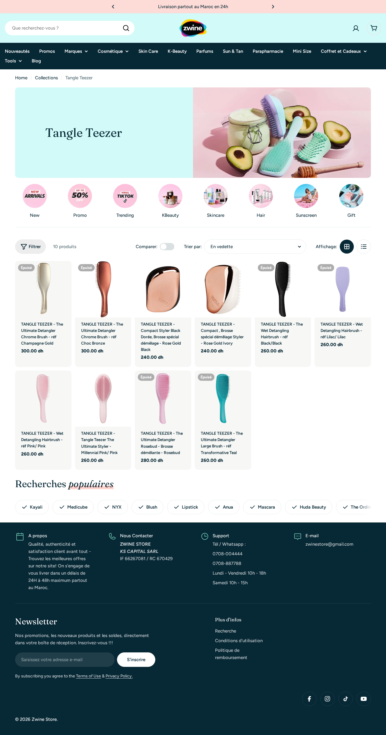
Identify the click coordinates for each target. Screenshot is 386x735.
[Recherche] (126, 28)
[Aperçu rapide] (62, 274)
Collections (46, 77)
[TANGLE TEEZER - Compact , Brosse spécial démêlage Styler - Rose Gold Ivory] (223, 289)
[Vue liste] (363, 246)
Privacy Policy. (119, 676)
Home (21, 77)
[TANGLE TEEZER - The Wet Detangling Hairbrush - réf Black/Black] (283, 289)
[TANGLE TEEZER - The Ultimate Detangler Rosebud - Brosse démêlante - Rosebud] (163, 399)
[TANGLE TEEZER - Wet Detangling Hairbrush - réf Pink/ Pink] (43, 399)
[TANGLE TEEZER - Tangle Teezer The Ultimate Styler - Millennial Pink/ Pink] (103, 399)
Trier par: (193, 246)
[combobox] (69, 28)
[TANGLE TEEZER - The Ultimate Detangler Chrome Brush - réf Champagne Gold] (43, 289)
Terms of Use (88, 676)
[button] (113, 6)
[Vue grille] (347, 246)
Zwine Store (44, 719)
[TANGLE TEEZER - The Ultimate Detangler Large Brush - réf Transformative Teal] (223, 399)
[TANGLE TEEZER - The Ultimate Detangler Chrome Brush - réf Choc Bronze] (103, 289)
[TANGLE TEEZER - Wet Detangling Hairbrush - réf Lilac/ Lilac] (343, 289)
